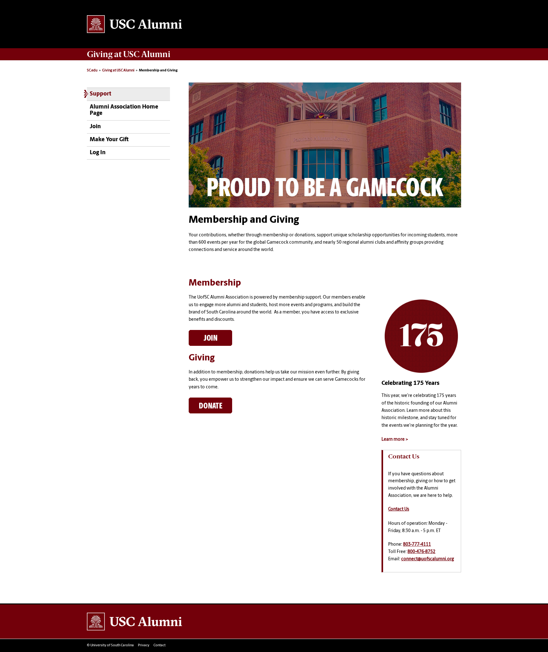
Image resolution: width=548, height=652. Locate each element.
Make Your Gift (109, 139)
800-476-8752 (421, 552)
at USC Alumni (128, 54)
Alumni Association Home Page (124, 110)
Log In (98, 152)
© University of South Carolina (110, 645)
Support (100, 94)
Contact (159, 645)
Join (95, 126)
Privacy (143, 645)
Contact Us (398, 509)
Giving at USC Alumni (118, 70)
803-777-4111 (417, 544)
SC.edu (92, 70)
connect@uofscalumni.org (427, 559)
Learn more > (395, 439)
